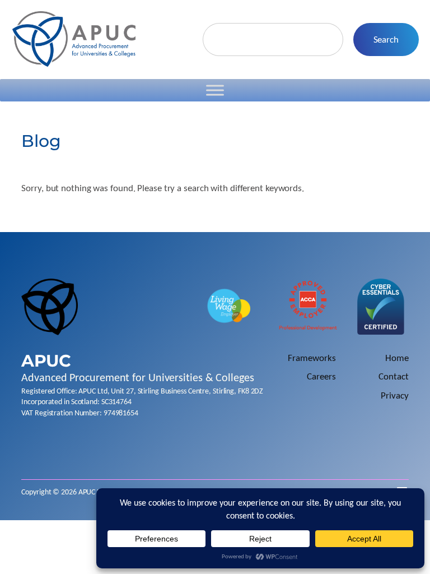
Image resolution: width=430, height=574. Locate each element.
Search (386, 39)
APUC (46, 360)
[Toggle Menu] (215, 90)
